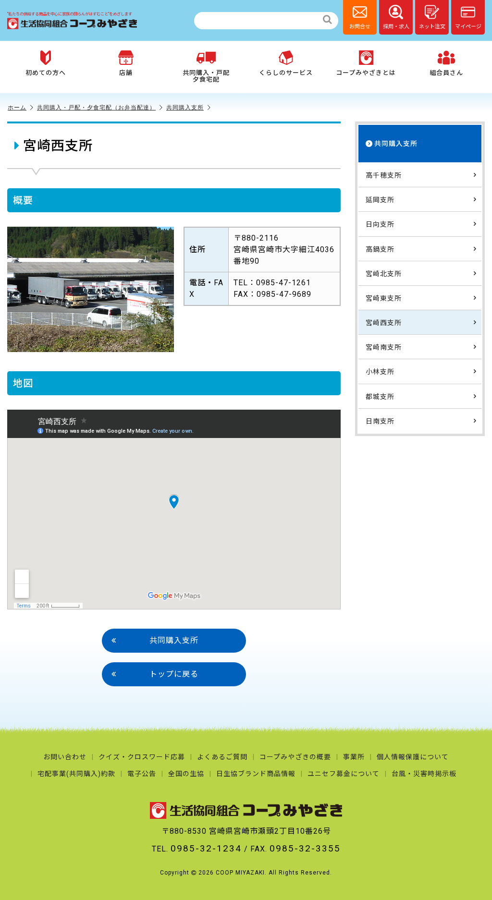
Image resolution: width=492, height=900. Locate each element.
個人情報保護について (413, 757)
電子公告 (141, 774)
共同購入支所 (185, 107)
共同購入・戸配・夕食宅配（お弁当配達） (96, 107)
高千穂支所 (384, 175)
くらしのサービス (286, 72)
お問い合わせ (64, 757)
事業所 (354, 757)
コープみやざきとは (366, 72)
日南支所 (380, 421)
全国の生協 (186, 774)
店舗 (126, 72)
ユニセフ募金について (344, 774)
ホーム (17, 107)
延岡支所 (380, 200)
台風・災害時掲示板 (424, 774)
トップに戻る (173, 674)
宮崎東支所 (384, 298)
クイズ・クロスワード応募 (141, 757)
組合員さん (446, 72)
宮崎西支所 (384, 323)
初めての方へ (45, 72)
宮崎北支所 (384, 274)
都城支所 (380, 397)
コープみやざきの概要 (295, 757)
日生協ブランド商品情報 (255, 774)
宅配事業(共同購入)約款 (76, 774)
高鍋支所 (380, 249)
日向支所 (380, 224)
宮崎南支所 (384, 347)
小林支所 (380, 372)
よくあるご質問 (222, 757)
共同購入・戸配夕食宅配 (206, 76)
